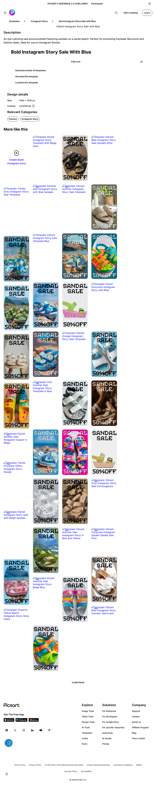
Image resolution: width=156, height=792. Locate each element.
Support (136, 711)
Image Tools (88, 711)
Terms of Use (19, 765)
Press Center (138, 738)
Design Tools (88, 722)
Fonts (84, 744)
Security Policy (70, 771)
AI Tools (86, 727)
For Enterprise (109, 711)
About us (136, 722)
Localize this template (26, 82)
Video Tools (88, 716)
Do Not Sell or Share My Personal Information (64, 765)
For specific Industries (113, 727)
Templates (87, 733)
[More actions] (54, 143)
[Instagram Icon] (24, 730)
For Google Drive (110, 722)
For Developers (109, 716)
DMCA (139, 765)
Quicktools (107, 733)
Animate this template (26, 76)
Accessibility (86, 771)
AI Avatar (107, 738)
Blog (134, 733)
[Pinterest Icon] (49, 730)
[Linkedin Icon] (32, 730)
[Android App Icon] (21, 720)
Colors (85, 738)
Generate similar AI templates (30, 70)
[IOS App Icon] (9, 720)
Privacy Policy (35, 765)
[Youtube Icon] (41, 730)
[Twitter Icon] (15, 730)
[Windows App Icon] (34, 720)
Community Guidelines (123, 765)
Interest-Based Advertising (98, 765)
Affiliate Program (140, 727)
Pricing (105, 744)
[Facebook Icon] (7, 730)
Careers (136, 716)
